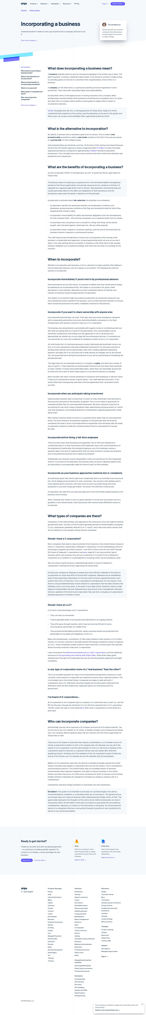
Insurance (78, 941)
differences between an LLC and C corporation (86, 652)
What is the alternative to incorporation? (30, 77)
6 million (93, 150)
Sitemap (104, 916)
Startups (78, 894)
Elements (51, 919)
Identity (50, 925)
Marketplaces (79, 917)
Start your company (28, 40)
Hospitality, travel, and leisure (85, 939)
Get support (105, 949)
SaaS (76, 925)
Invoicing (51, 928)
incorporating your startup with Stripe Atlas (77, 655)
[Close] (142, 1004)
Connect (51, 911)
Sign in (104, 4)
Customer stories (107, 894)
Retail (76, 955)
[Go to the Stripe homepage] (23, 888)
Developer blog (80, 996)
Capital (50, 903)
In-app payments (80, 914)
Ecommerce (79, 903)
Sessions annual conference (111, 903)
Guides (24, 10)
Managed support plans (109, 951)
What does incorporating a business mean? (31, 72)
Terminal (51, 958)
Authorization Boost (55, 897)
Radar (50, 947)
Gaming (77, 936)
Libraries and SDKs (81, 990)
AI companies (79, 928)
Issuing (50, 930)
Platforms (78, 922)
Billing (50, 900)
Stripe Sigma (52, 953)
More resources (106, 922)
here (85, 552)
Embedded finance (81, 905)
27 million (100, 148)
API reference (79, 982)
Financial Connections (55, 922)
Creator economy (81, 930)
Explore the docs (107, 857)
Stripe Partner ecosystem (83, 968)
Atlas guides (35, 10)
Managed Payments (54, 936)
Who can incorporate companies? (28, 98)
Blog (102, 897)
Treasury (51, 961)
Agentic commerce (81, 897)
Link (49, 933)
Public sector (79, 953)
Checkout (51, 905)
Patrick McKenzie (114, 25)
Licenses (104, 913)
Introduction (25, 67)
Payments (51, 941)
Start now (26, 860)
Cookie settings (106, 919)
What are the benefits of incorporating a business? (30, 83)
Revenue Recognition (55, 950)
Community (105, 900)
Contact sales (117, 4)
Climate (50, 908)
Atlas (49, 894)
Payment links (52, 939)
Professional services (82, 950)
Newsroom (105, 935)
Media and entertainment (83, 944)
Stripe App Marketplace (83, 966)
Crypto (50, 914)
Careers (104, 932)
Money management (82, 919)
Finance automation (81, 908)
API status (78, 985)
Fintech (77, 933)
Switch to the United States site (106, 1010)
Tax (49, 955)
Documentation (80, 979)
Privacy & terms (106, 905)
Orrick (50, 110)
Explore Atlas (79, 860)
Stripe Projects (80, 993)
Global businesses (81, 911)
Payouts (50, 944)
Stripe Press (105, 938)
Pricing (76, 3)
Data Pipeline (52, 917)
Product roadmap (107, 930)
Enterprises (79, 892)
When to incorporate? (29, 88)
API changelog (79, 987)
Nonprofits (78, 947)
